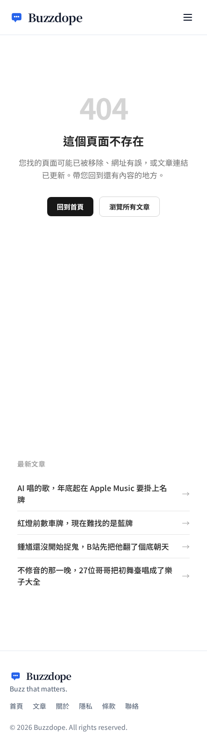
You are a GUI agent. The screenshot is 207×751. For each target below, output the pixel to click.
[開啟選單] (187, 17)
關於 (62, 706)
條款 (109, 706)
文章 (39, 706)
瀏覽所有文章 (129, 206)
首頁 (16, 706)
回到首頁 (70, 206)
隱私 (85, 706)
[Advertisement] (103, 325)
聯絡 (132, 706)
